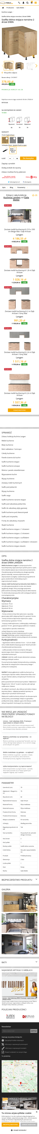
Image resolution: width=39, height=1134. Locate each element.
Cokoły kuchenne (8, 453)
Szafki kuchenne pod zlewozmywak (15, 512)
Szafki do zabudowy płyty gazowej (14, 508)
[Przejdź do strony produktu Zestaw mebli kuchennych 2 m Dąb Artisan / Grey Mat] (19, 297)
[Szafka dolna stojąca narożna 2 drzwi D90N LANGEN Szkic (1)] (30, 66)
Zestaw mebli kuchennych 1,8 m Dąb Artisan (19, 271)
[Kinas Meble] (11, 1016)
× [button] (36, 1112)
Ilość (4, 158)
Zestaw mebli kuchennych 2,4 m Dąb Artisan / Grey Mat (19, 353)
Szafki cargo (6, 495)
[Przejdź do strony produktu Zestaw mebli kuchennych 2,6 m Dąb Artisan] (19, 379)
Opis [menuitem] (4, 187)
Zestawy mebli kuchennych (12, 483)
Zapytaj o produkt (8, 163)
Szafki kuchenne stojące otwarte (13, 546)
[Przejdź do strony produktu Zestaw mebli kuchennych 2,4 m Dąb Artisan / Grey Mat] (19, 338)
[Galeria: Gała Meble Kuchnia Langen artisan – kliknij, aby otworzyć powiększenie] (19, 902)
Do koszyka (28, 158)
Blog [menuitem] (11, 187)
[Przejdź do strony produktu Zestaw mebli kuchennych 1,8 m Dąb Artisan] (19, 257)
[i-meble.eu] (6, 2)
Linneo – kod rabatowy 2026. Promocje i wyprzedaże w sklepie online (19, 998)
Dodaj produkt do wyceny (11, 168)
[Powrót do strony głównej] (4, 7)
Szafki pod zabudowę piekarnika (14, 504)
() (36, 195)
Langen (19, 234)
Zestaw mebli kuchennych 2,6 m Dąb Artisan (19, 394)
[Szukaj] (27, 2)
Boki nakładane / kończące (11, 449)
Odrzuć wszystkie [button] (29, 1124)
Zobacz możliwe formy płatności (14, 172)
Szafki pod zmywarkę (9, 516)
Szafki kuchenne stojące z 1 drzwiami (15, 529)
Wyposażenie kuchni (9, 474)
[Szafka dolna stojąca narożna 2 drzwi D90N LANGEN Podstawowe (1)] (8, 66)
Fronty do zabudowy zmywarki (13, 521)
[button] (3, 66)
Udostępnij (27, 182)
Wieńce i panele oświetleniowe (13, 470)
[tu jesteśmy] (19, 1076)
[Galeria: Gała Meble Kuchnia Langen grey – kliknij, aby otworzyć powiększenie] (19, 944)
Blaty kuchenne (7, 445)
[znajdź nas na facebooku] (19, 1106)
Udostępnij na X (14, 182)
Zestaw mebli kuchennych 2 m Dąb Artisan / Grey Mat (19, 312)
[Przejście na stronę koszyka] (31, 2)
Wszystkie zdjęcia (10, 73)
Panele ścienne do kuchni (11, 457)
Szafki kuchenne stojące (10, 462)
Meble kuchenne (8, 441)
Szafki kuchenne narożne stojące (14, 500)
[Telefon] (19, 2)
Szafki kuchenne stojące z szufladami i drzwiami (19, 542)
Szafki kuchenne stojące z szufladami (15, 537)
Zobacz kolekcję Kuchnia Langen (14, 436)
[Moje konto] (23, 2)
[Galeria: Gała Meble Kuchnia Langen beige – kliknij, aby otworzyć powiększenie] (19, 923)
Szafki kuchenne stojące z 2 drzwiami (15, 533)
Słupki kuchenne (8, 525)
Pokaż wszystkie (19, 410)
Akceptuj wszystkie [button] (10, 1124)
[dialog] (19, 1122)
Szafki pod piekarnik (9, 487)
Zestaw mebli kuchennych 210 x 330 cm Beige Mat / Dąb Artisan (19, 230)
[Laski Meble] (28, 1016)
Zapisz (34, 1031)
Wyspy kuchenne (8, 478)
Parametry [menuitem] (21, 187)
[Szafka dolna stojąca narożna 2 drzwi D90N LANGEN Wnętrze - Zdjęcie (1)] (19, 66)
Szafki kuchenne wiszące (11, 466)
